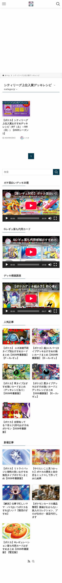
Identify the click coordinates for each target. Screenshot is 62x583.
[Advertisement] (31, 40)
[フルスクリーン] (55, 218)
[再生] (6, 218)
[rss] (29, 561)
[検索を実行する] (56, 172)
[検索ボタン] (58, 4)
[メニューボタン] (4, 4)
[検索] (33, 561)
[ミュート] (50, 218)
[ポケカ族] (31, 4)
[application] (31, 206)
